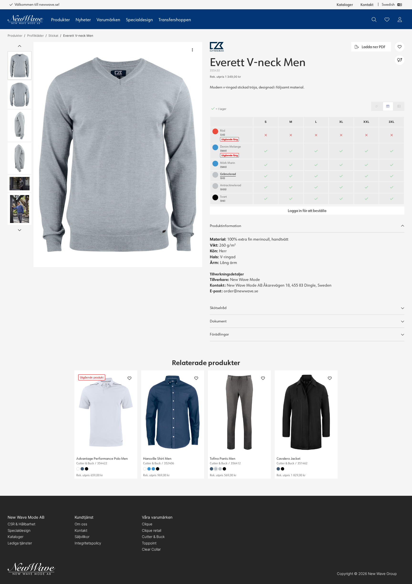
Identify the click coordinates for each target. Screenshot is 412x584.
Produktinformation (225, 225)
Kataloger (345, 4)
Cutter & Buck (153, 536)
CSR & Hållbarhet (21, 524)
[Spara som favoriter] (386, 19)
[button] (117, 154)
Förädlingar (219, 334)
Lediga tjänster (20, 543)
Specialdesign (139, 19)
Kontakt (366, 4)
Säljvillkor (82, 536)
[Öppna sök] (374, 19)
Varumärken (108, 19)
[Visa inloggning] (399, 19)
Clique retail (151, 530)
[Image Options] (192, 50)
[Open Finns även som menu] (399, 60)
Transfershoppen (175, 19)
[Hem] (25, 19)
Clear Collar (151, 549)
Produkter (60, 19)
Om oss (81, 524)
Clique (147, 524)
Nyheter (83, 19)
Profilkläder (35, 35)
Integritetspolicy (88, 543)
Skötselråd (218, 307)
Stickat (53, 35)
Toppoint (149, 543)
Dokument (218, 321)
